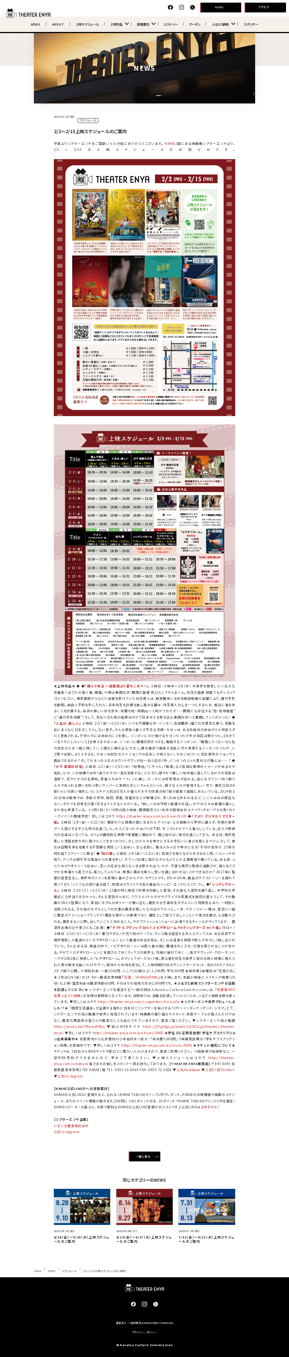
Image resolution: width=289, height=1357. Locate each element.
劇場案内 (143, 24)
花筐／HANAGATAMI (141, 977)
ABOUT (58, 24)
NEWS (219, 7)
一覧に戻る (142, 1156)
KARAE (169, 143)
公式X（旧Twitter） (220, 1069)
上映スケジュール (87, 24)
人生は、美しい (67, 723)
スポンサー (250, 24)
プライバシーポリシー (144, 1332)
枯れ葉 (107, 853)
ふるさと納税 (220, 24)
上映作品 (116, 24)
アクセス (263, 7)
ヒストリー (171, 24)
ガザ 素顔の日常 (69, 766)
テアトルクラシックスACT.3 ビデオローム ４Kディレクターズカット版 (165, 927)
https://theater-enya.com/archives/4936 (156, 1045)
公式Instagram (70, 1076)
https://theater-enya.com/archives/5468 (128, 1032)
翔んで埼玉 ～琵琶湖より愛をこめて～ (117, 686)
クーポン (194, 24)
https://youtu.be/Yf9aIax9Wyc (79, 1026)
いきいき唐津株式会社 (71, 1125)
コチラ (206, 1107)
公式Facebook (188, 1069)
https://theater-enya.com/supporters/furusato (138, 1001)
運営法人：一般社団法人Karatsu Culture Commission (144, 1323)
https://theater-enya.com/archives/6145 (151, 816)
